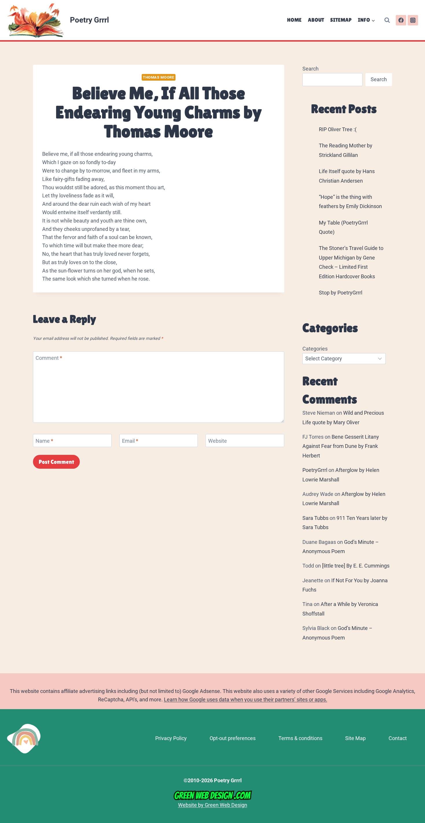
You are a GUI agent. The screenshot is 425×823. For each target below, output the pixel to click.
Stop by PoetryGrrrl (340, 293)
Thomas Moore (158, 77)
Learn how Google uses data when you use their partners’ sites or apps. (245, 699)
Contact (398, 738)
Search (310, 69)
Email (130, 441)
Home (294, 20)
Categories (315, 349)
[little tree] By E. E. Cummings (355, 566)
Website (217, 441)
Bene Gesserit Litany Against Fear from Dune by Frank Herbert (340, 446)
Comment (49, 358)
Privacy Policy (171, 738)
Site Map (355, 738)
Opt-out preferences (233, 738)
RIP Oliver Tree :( (337, 129)
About (316, 20)
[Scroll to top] (418, 742)
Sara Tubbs (315, 518)
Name (44, 441)
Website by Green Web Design (212, 805)
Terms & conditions (300, 738)
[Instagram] (413, 20)
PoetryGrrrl (314, 470)
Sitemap (341, 20)
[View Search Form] (387, 20)
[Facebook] (401, 20)
